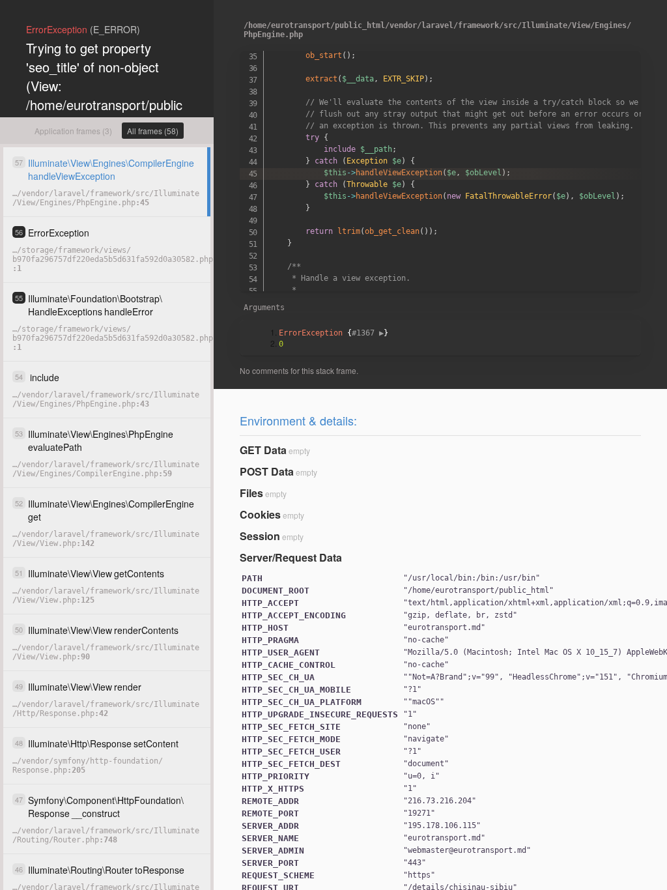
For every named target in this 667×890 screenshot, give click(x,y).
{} (333, 332)
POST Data (267, 471)
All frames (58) (152, 130)
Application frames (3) (73, 130)
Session (260, 535)
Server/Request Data (291, 557)
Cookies (260, 514)
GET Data (263, 449)
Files (251, 492)
